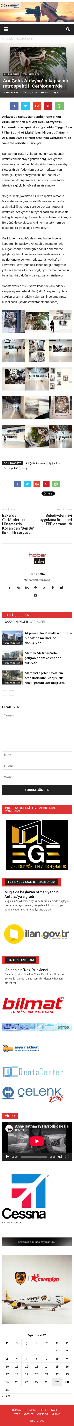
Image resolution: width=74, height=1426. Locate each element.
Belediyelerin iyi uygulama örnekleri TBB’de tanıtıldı (56, 519)
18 (16, 1374)
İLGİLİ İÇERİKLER (17, 615)
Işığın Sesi (54, 463)
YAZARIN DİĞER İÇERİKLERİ (25, 621)
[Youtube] (37, 595)
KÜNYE (56, 1414)
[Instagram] (19, 588)
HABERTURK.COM (20, 960)
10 (7, 1366)
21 (46, 1374)
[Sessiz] (60, 1157)
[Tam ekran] (67, 1157)
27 (36, 1382)
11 (16, 1366)
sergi (25, 467)
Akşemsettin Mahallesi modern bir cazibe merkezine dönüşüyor (48, 638)
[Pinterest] (37, 588)
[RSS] (45, 588)
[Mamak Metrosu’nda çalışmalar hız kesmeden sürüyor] (12, 657)
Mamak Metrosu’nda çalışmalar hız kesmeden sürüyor (43, 658)
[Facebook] (11, 588)
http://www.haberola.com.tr (37, 580)
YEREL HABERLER (31, 74)
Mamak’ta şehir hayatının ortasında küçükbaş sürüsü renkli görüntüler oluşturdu (45, 677)
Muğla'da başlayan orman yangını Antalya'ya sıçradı (32, 894)
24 (7, 1382)
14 (46, 1366)
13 (36, 1366)
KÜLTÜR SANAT (11, 74)
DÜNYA (16, 1410)
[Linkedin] (28, 588)
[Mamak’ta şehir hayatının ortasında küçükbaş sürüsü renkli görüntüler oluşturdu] (12, 677)
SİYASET (54, 1410)
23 (67, 1374)
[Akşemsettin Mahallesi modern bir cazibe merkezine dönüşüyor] (12, 638)
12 (26, 1366)
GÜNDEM (42, 1414)
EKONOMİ (30, 1410)
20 (36, 1374)
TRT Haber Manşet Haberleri (31, 882)
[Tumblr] (54, 588)
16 (67, 1366)
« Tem (6, 1395)
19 (26, 1374)
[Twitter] (63, 588)
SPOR (43, 1410)
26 (26, 1382)
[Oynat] (7, 1157)
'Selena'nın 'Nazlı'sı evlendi (26, 970)
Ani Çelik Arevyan (35, 463)
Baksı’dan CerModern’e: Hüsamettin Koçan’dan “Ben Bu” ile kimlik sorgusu (18, 524)
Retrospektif (11, 467)
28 (46, 1382)
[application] (37, 1141)
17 (7, 1374)
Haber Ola (12, 92)
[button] (68, 29)
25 (16, 1382)
